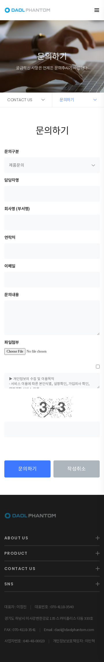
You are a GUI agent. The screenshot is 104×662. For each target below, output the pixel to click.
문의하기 (27, 469)
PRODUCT (16, 553)
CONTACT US (20, 568)
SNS (9, 584)
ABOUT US (16, 538)
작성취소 (76, 469)
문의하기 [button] (67, 99)
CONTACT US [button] (19, 100)
